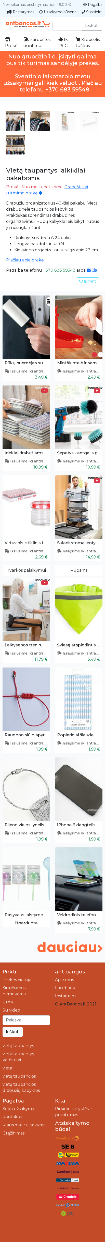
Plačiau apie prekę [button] (25, 260)
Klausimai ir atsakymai (24, 1125)
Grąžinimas (13, 1133)
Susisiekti (93, 12)
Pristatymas (23, 12)
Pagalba (94, 4)
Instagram (65, 995)
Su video (11, 1010)
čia (94, 270)
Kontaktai (12, 1116)
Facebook (65, 987)
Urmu (9, 1002)
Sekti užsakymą (18, 1108)
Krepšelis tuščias (88, 42)
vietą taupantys (18, 1045)
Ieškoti (92, 25)
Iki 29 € (63, 42)
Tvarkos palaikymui (26, 570)
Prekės (12, 45)
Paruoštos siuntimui (36, 42)
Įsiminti (90, 281)
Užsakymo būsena (59, 12)
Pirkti (9, 972)
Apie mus (64, 979)
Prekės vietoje (17, 979)
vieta (7, 1068)
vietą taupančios (19, 1076)
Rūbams (78, 570)
